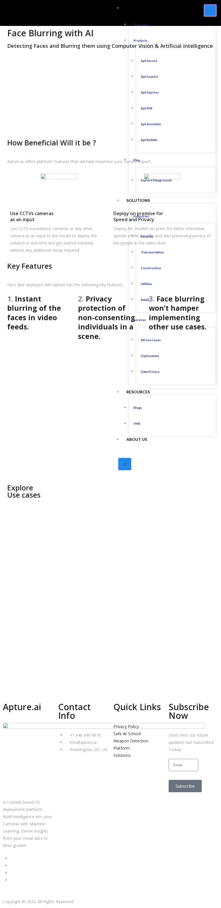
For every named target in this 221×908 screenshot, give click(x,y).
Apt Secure (149, 60)
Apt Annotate (151, 124)
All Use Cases (151, 340)
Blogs (138, 408)
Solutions (138, 200)
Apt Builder (149, 140)
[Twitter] (11, 865)
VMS (137, 423)
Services (140, 320)
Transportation (152, 252)
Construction (151, 268)
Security (147, 236)
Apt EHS (147, 108)
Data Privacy (150, 372)
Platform (137, 7)
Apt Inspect (149, 76)
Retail (145, 300)
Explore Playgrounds (156, 180)
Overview (141, 24)
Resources (138, 391)
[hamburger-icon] (210, 10)
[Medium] (11, 872)
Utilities (146, 284)
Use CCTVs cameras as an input (32, 216)
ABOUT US (136, 439)
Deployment (150, 356)
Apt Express (150, 92)
